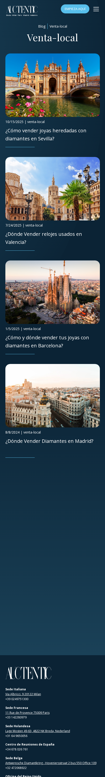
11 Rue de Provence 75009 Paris (27, 713)
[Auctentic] (28, 673)
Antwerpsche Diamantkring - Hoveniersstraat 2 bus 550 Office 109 (50, 763)
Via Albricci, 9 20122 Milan (23, 694)
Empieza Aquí (75, 9)
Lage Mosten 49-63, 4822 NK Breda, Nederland (37, 731)
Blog (41, 26)
